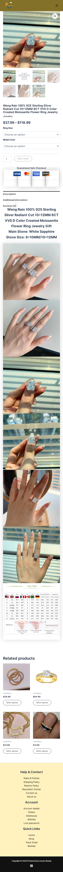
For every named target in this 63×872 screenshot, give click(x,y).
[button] (55, 16)
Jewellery (8, 116)
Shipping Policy (31, 782)
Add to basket (23, 159)
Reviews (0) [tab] (9, 206)
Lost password (31, 823)
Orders (31, 812)
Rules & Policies (31, 778)
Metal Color (9, 139)
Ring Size (8, 128)
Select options (12, 703)
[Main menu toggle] (57, 5)
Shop (31, 838)
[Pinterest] (31, 865)
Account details (32, 808)
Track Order (32, 842)
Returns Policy (31, 785)
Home (31, 835)
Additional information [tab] (15, 200)
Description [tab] (9, 194)
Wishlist (32, 819)
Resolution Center (31, 789)
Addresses (31, 815)
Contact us (31, 793)
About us (31, 796)
